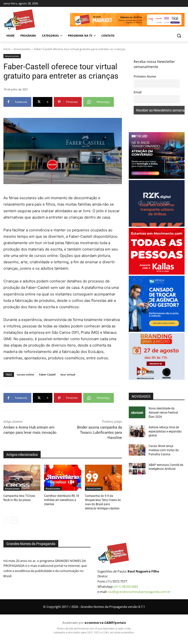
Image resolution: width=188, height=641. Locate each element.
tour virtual (67, 374)
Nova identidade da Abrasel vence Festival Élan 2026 (163, 412)
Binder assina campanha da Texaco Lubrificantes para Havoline (99, 432)
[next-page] (14, 520)
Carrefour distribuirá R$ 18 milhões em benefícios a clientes (61, 500)
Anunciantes (22, 49)
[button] (179, 36)
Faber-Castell (47, 374)
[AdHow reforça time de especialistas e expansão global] (137, 431)
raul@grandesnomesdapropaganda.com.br (139, 591)
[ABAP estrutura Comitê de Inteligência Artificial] (137, 469)
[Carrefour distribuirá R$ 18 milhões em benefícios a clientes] (62, 478)
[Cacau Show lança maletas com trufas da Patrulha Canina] (137, 450)
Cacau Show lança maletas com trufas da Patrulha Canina (164, 450)
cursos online (25, 374)
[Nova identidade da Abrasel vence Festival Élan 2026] (137, 412)
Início (7, 49)
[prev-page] (6, 520)
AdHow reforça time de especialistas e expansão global (165, 431)
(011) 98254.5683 (126, 586)
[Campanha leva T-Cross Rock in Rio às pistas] (21, 478)
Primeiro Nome (145, 76)
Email (137, 92)
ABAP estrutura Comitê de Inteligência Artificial (166, 467)
